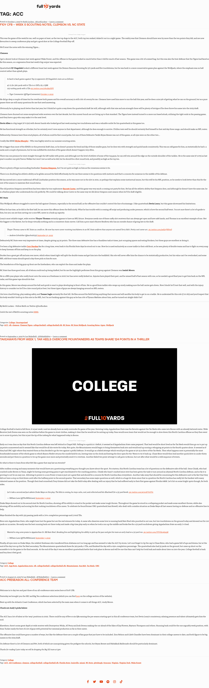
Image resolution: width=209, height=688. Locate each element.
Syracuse (107, 662)
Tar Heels (91, 565)
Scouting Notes (93, 325)
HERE (36, 311)
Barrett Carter (69, 188)
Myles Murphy (21, 140)
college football (39, 325)
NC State (66, 325)
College (12, 322)
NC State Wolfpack (78, 325)
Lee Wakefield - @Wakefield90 (37, 336)
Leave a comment (56, 21)
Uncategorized (22, 322)
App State (13, 565)
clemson (15, 325)
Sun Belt (82, 565)
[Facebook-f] (88, 682)
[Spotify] (108, 682)
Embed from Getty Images (77, 34)
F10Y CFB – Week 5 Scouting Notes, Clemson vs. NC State (42, 24)
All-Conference (15, 662)
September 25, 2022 (45, 235)
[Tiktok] (121, 682)
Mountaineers (72, 565)
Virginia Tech (124, 662)
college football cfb (54, 325)
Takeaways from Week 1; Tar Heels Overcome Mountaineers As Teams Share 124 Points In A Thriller (74, 339)
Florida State (64, 662)
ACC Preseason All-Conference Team (29, 580)
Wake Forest (136, 662)
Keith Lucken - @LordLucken (35, 21)
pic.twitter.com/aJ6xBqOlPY (42, 88)
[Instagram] (115, 682)
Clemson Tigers (26, 325)
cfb (10, 325)
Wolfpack (110, 325)
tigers (103, 325)
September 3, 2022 (43, 497)
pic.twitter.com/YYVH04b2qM (156, 532)
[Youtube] (101, 682)
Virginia (115, 662)
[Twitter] (95, 682)
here (78, 596)
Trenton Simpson (48, 167)
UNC (97, 565)
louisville (75, 662)
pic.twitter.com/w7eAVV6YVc (141, 492)
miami (82, 662)
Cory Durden (32, 246)
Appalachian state (25, 565)
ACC (6, 325)
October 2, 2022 (47, 94)
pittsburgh (98, 662)
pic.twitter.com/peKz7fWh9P (160, 229)
